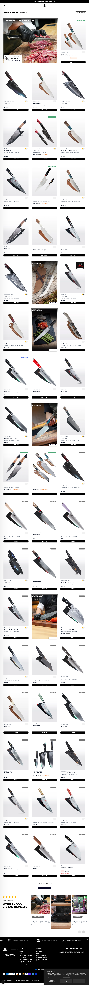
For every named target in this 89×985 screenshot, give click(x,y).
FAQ (20, 953)
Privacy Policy (66, 977)
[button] (83, 932)
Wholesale (22, 957)
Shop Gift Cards (41, 955)
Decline (79, 981)
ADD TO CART (15, 60)
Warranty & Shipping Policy (25, 962)
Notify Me (73, 494)
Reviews (38, 953)
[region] (44, 1)
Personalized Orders (25, 955)
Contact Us (22, 951)
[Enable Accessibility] (3, 982)
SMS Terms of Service (26, 959)
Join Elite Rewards (42, 957)
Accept (65, 981)
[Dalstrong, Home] (44, 5)
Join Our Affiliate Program (41, 960)
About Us (39, 951)
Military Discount (41, 963)
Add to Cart (73, 62)
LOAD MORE (44, 888)
